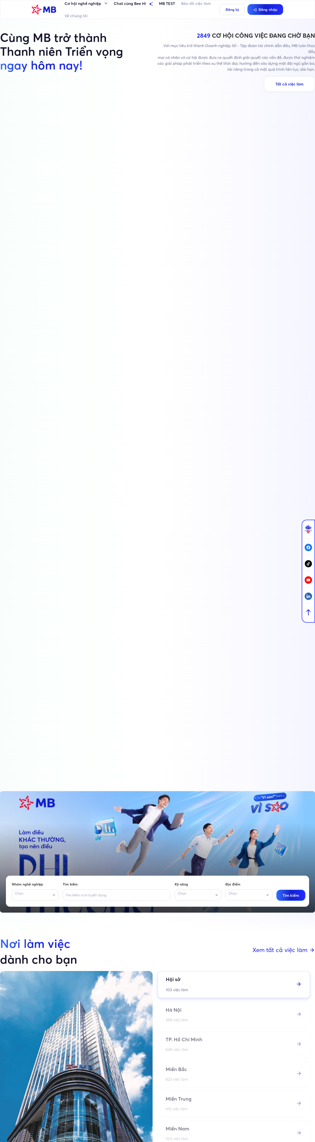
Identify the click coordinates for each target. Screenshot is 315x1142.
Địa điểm (232, 884)
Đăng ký (232, 9)
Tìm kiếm (70, 884)
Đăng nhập (268, 9)
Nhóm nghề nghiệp (27, 884)
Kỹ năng (181, 884)
